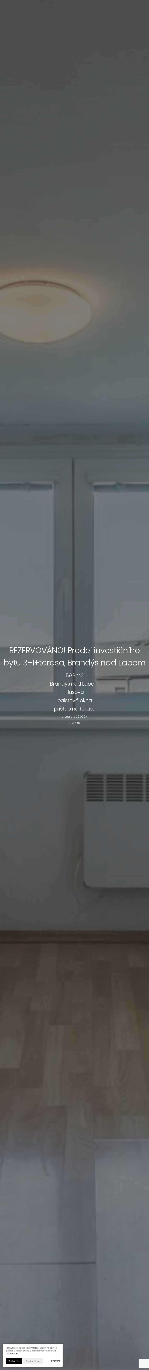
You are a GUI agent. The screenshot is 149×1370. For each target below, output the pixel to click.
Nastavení (55, 1361)
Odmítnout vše (32, 1361)
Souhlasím (14, 1361)
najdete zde (12, 1353)
